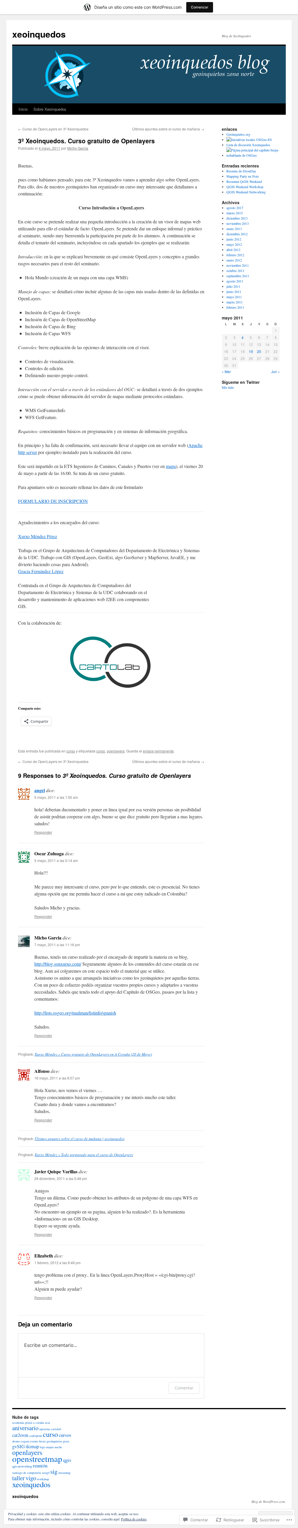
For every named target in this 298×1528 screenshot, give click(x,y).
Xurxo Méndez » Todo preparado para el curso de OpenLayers (84, 1154)
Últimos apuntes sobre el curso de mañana (168, 128)
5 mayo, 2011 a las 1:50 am (56, 797)
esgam (25, 1441)
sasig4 (45, 1473)
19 (251, 351)
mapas (50, 1447)
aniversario (25, 1428)
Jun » (275, 371)
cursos (65, 1435)
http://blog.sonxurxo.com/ (57, 964)
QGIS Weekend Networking (246, 192)
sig (53, 1471)
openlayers (116, 750)
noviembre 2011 (237, 265)
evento (34, 1441)
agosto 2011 (234, 281)
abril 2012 (233, 249)
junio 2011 (233, 291)
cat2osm (20, 1435)
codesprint (35, 1436)
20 (259, 351)
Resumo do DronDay (241, 171)
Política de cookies (134, 1519)
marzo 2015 (234, 213)
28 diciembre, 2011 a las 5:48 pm (60, 1178)
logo (42, 1447)
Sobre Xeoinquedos (49, 109)
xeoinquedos (39, 34)
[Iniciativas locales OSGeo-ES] (249, 139)
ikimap (32, 1446)
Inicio (23, 109)
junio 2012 (233, 239)
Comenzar (199, 7)
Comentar (184, 1387)
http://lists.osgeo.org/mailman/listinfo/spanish (75, 1013)
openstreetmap (37, 1458)
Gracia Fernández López (40, 571)
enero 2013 (234, 228)
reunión (40, 1465)
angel (39, 790)
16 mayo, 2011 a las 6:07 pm (57, 1077)
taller (18, 1478)
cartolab (56, 1429)
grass (66, 1441)
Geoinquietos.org (238, 134)
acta (47, 1423)
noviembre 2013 (237, 223)
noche (58, 1447)
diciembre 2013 (237, 218)
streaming (64, 1473)
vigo (31, 1478)
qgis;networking (22, 1466)
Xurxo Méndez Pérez (37, 536)
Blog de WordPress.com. (268, 1501)
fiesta (42, 1441)
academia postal (22, 1423)
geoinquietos (54, 1441)
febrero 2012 (235, 254)
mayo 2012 (234, 244)
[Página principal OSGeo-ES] (253, 155)
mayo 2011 (234, 296)
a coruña (38, 1423)
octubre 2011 (235, 270)
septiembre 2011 (237, 275)
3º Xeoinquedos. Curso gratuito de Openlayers (86, 140)
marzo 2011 (234, 302)
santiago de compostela (26, 1473)
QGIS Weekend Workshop (244, 186)
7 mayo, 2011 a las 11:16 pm (57, 944)
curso (70, 750)
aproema (44, 1429)
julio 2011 (233, 286)
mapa (171, 466)
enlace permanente (158, 750)
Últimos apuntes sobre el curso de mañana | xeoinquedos (80, 1138)
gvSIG (18, 1446)
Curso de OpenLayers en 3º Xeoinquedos (53, 128)
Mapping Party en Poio (242, 176)
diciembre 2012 (237, 234)
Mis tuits (228, 387)
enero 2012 (234, 260)
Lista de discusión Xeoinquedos (248, 144)
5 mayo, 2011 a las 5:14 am (56, 860)
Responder (43, 832)
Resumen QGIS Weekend (244, 181)
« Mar (226, 371)
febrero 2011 (235, 307)
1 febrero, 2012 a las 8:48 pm (57, 1262)
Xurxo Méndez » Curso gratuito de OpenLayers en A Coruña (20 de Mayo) (93, 1054)
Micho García (77, 148)
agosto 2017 (234, 207)
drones (16, 1441)
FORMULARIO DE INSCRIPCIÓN (53, 501)
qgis (67, 1460)
